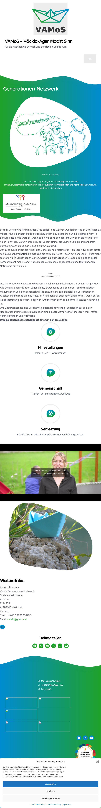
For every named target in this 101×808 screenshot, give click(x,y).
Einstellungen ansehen (50, 798)
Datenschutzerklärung (53, 805)
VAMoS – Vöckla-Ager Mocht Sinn (38, 41)
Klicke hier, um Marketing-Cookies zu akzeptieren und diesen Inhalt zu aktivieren (50, 472)
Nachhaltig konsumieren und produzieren (33, 185)
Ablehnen (51, 791)
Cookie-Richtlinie (37, 805)
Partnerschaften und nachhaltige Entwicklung (75, 185)
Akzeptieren (50, 784)
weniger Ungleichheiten (50, 188)
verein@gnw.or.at (17, 619)
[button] (97, 761)
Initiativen (8, 185)
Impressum (66, 805)
